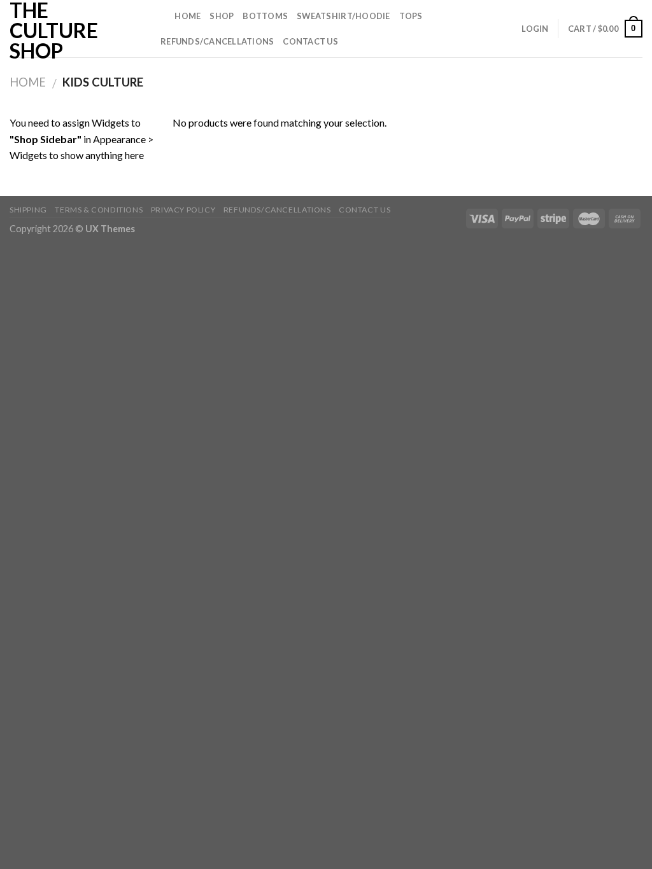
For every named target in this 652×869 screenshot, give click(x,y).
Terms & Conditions (99, 209)
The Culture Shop (54, 30)
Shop (221, 16)
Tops (411, 16)
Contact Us (310, 41)
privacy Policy (183, 209)
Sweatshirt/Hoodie (343, 16)
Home (187, 16)
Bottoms (265, 16)
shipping (28, 209)
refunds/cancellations (217, 41)
